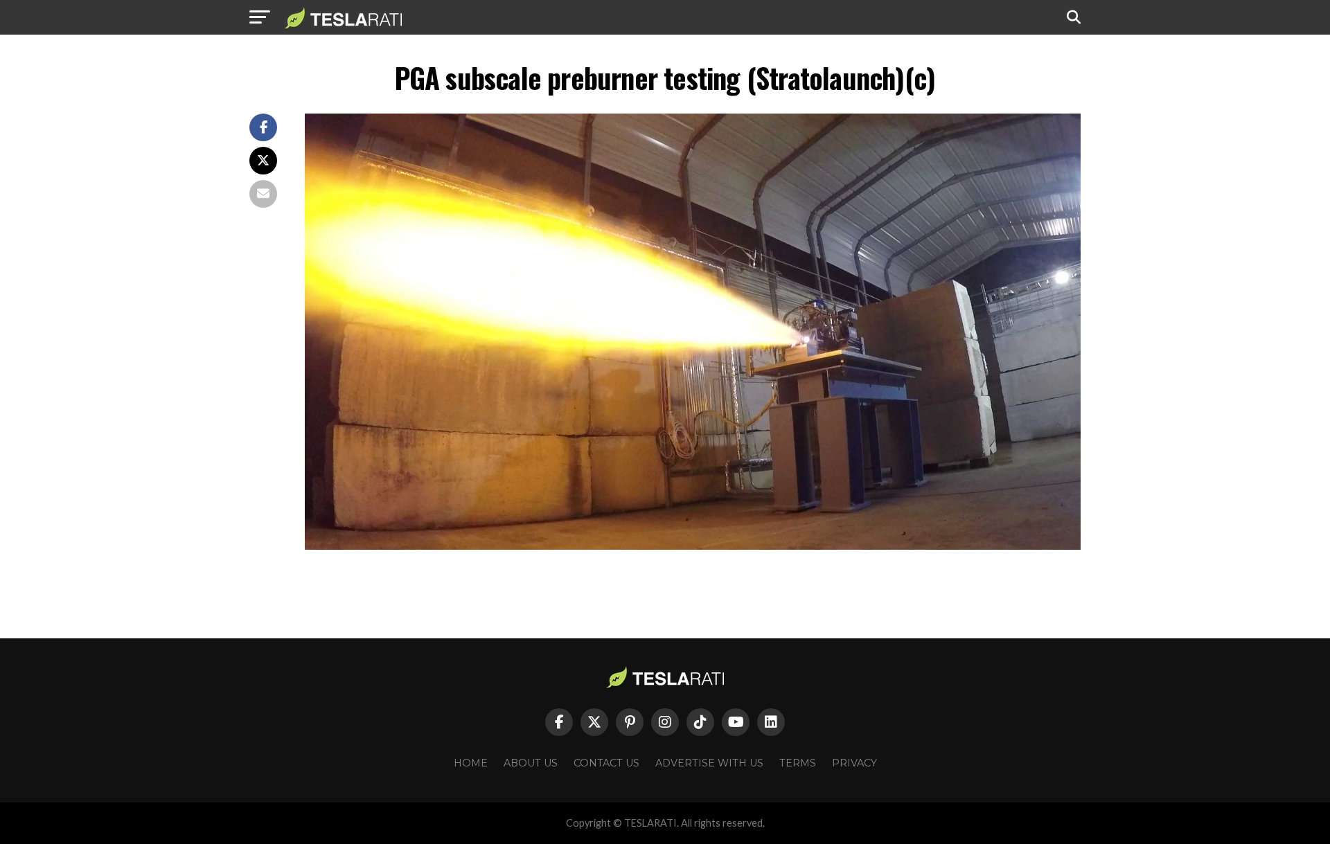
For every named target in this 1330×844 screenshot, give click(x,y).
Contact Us (606, 763)
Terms (797, 763)
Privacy (854, 763)
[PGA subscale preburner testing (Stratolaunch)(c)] (693, 546)
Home (471, 763)
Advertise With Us (709, 763)
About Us (531, 763)
